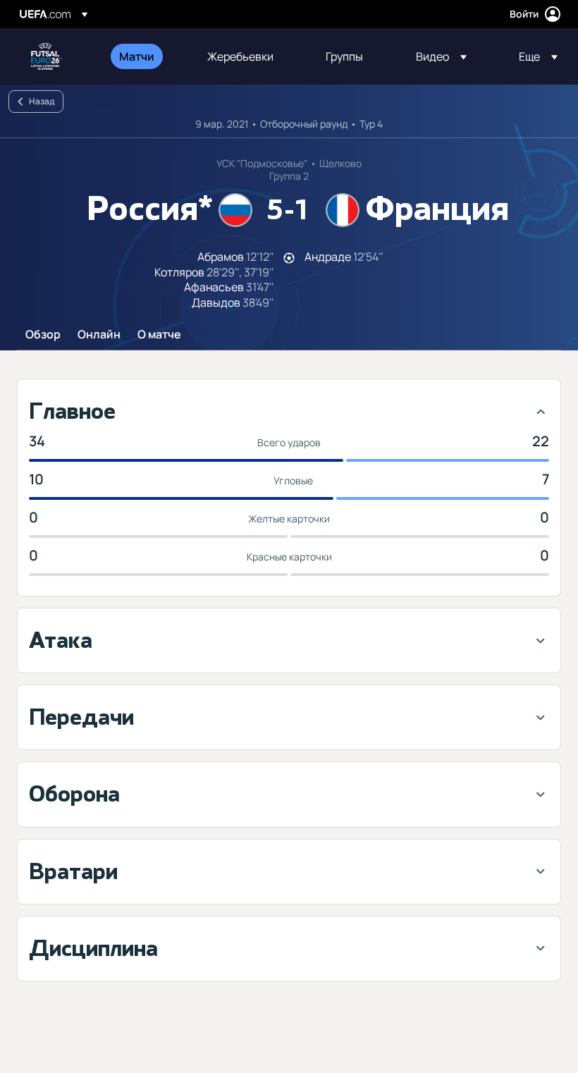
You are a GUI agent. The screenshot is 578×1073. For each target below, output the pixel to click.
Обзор (43, 335)
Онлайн (99, 335)
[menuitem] (145, 56)
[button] (441, 56)
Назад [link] (41, 101)
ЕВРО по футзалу (46, 56)
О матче (159, 335)
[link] (137, 56)
